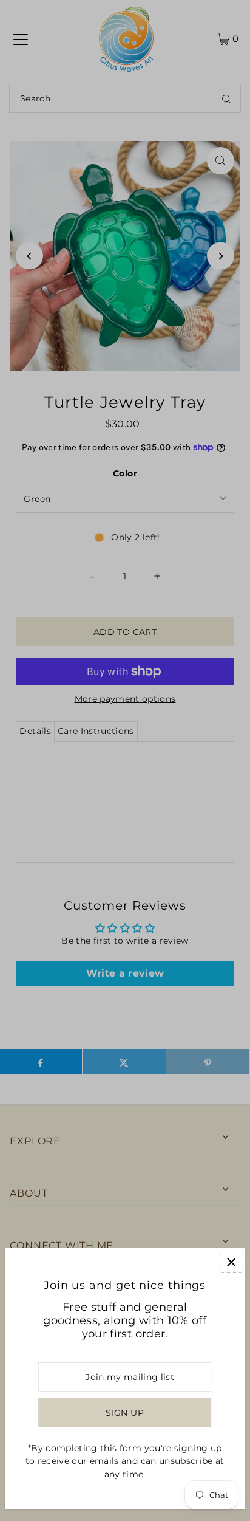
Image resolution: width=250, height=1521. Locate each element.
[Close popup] (231, 1261)
